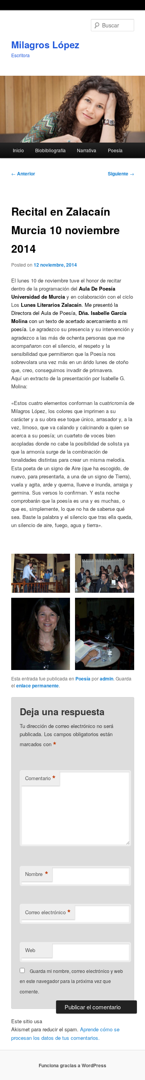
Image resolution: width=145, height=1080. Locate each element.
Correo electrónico (48, 912)
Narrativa (86, 150)
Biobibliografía (50, 150)
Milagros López (45, 44)
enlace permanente (37, 685)
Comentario (40, 778)
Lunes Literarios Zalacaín (51, 304)
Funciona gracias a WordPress (72, 1065)
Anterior (23, 173)
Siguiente (121, 173)
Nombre (36, 874)
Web (30, 950)
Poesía (115, 150)
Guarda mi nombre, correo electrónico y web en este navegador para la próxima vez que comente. (71, 981)
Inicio (18, 150)
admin (106, 678)
